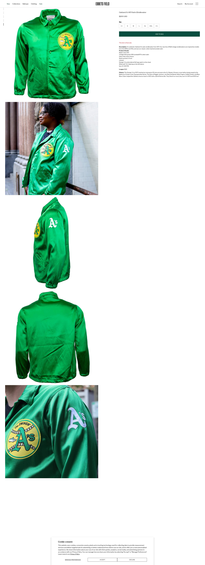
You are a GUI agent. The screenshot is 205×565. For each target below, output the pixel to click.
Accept (102, 560)
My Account (189, 4)
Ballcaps (25, 4)
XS (122, 26)
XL (145, 26)
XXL (151, 26)
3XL (157, 26)
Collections (16, 4)
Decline (132, 560)
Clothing (34, 4)
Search (179, 4)
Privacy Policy (75, 554)
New (8, 4)
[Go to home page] (102, 3)
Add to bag (159, 34)
